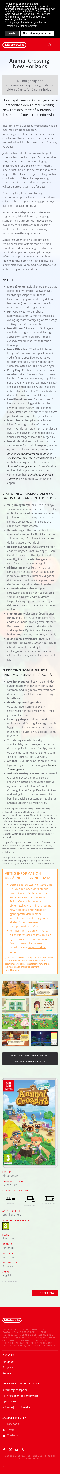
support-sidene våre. (26, 926)
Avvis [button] (12, 33)
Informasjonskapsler (14, 1390)
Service (6, 1373)
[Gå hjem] (14, 44)
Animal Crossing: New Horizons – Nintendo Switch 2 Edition (30, 1058)
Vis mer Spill (47, 1293)
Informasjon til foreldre (16, 1407)
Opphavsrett (10, 1401)
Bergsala (7, 1367)
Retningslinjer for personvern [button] (21, 26)
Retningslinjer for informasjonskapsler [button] (26, 22)
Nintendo (8, 1361)
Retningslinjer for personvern (20, 1396)
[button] (49, 44)
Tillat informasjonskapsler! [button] (37, 33)
